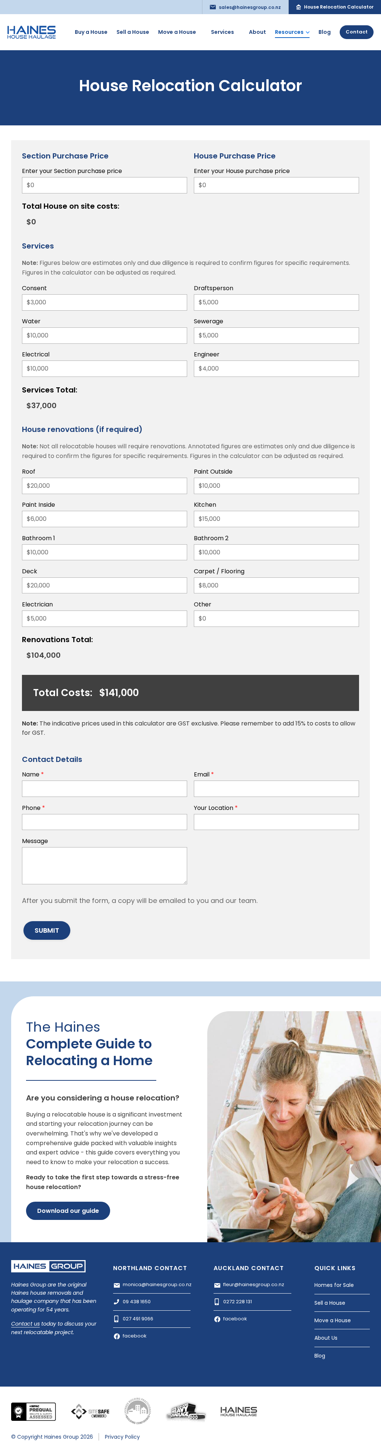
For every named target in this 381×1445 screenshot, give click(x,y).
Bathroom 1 (38, 538)
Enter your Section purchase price (72, 171)
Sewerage (208, 322)
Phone (33, 808)
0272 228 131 (237, 1301)
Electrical (35, 355)
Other (202, 605)
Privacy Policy (122, 1437)
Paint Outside (213, 472)
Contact (357, 31)
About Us (325, 1338)
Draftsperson (213, 288)
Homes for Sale (334, 1285)
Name (33, 775)
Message (35, 841)
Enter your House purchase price (242, 171)
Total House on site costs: (70, 206)
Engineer (207, 355)
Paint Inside (38, 505)
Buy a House (91, 32)
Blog (324, 32)
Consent (34, 288)
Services (222, 32)
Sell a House (132, 32)
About (257, 32)
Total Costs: (62, 693)
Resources (289, 32)
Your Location (216, 808)
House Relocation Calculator (339, 7)
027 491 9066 (138, 1318)
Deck (29, 572)
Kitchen (205, 505)
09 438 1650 (137, 1301)
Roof (28, 472)
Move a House (177, 32)
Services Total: (49, 390)
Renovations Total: (57, 640)
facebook (135, 1335)
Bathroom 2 (211, 538)
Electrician (37, 605)
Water (31, 322)
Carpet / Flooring (219, 572)
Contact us (25, 1323)
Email (204, 775)
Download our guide (68, 1211)
